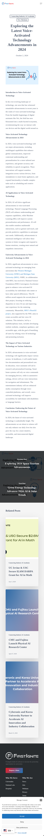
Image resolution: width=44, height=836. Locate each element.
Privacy (24, 792)
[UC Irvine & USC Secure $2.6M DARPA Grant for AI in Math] (22, 551)
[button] (41, 800)
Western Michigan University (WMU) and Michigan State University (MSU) (20, 274)
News (24, 781)
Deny (22, 822)
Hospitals (9, 788)
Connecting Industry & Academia (22, 16)
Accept (22, 816)
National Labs (10, 785)
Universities (9, 781)
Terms (24, 796)
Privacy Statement (22, 833)
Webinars (25, 788)
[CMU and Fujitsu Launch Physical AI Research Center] (22, 623)
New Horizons (22, 20)
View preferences (22, 827)
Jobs (23, 785)
